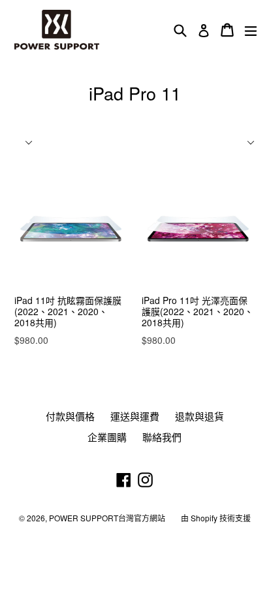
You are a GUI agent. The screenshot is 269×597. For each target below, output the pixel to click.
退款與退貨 (199, 416)
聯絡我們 (162, 437)
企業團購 (107, 437)
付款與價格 (70, 416)
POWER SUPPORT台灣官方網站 (107, 517)
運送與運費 (134, 416)
